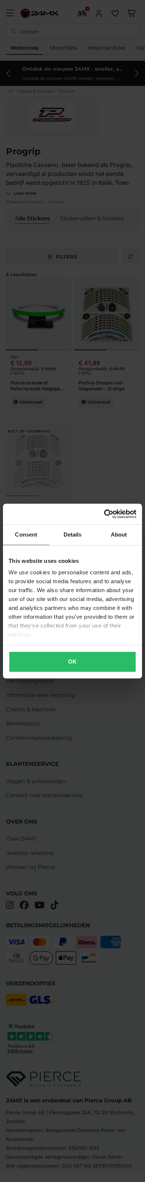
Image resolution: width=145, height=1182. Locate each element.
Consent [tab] (26, 534)
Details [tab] (73, 534)
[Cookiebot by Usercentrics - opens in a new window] (104, 514)
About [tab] (119, 534)
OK (72, 661)
